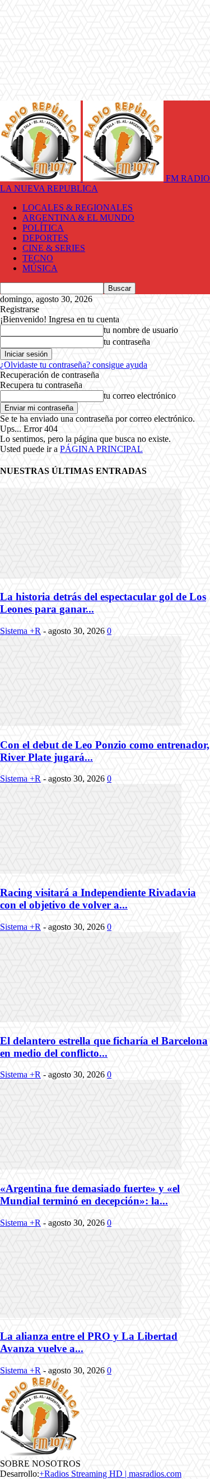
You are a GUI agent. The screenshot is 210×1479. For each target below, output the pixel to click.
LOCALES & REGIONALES (77, 207)
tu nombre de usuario (141, 330)
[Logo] (41, 178)
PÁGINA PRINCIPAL (101, 449)
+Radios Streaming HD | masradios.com (110, 1473)
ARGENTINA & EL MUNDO (78, 217)
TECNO (37, 258)
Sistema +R (20, 631)
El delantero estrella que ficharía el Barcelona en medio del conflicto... (104, 1047)
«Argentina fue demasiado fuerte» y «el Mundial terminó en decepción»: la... (90, 1195)
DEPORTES (45, 238)
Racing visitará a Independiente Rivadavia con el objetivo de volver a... (98, 899)
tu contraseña (127, 341)
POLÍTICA (43, 227)
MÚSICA (40, 268)
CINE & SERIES (53, 248)
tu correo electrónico (140, 395)
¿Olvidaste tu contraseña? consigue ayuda (73, 364)
